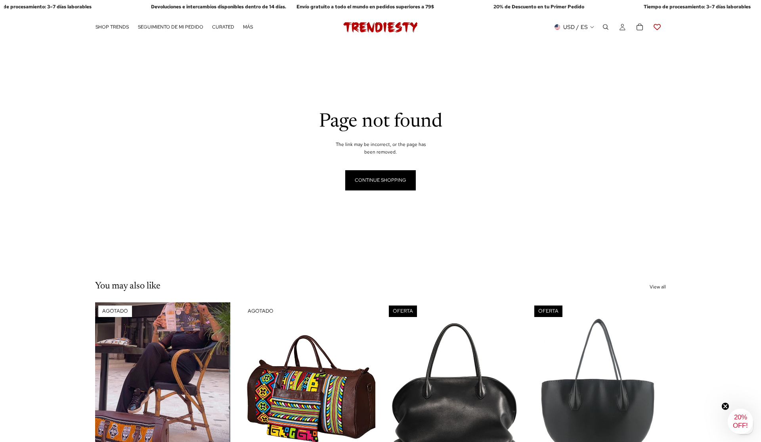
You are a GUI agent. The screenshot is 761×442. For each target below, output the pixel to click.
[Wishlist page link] (657, 27)
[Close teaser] (725, 406)
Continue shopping (380, 180)
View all (658, 287)
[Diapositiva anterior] (107, 387)
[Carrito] (639, 27)
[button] (740, 421)
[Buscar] (605, 27)
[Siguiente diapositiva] (218, 387)
